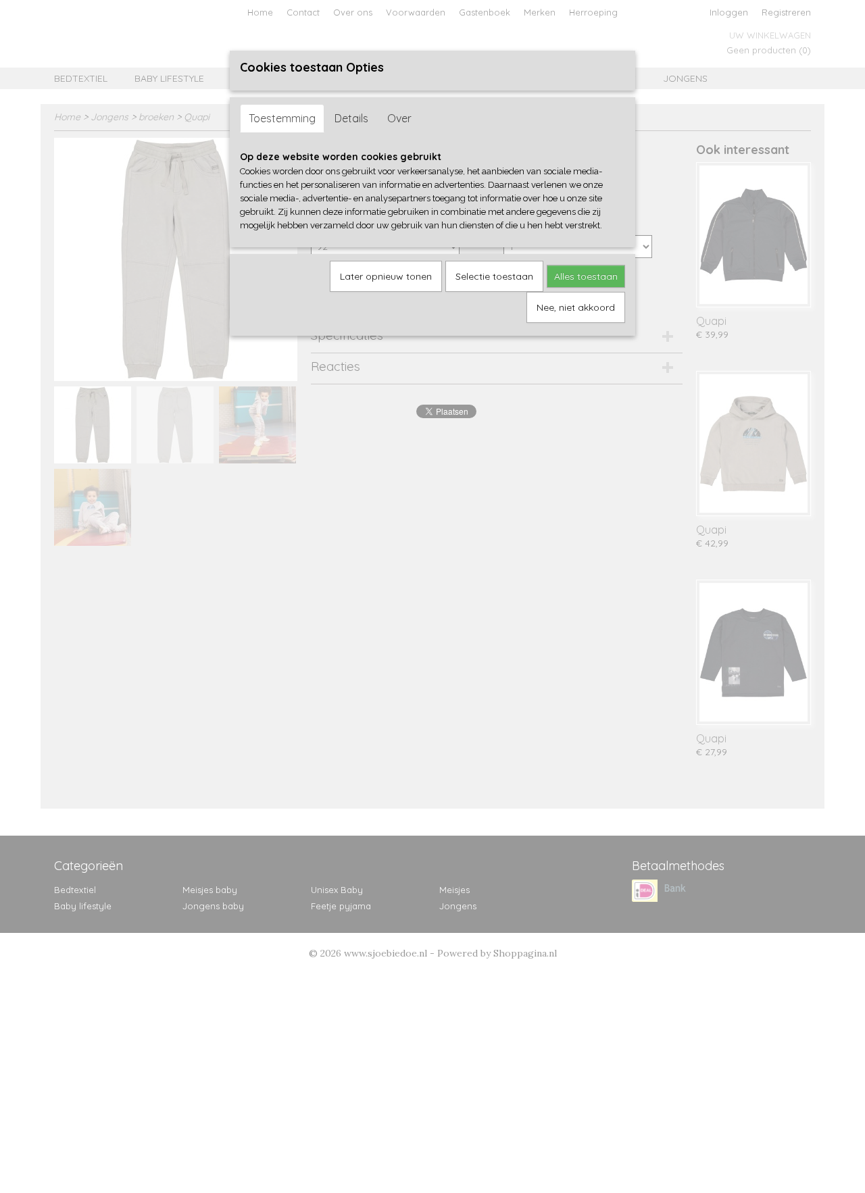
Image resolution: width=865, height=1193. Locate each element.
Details (351, 118)
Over (399, 118)
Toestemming (282, 118)
